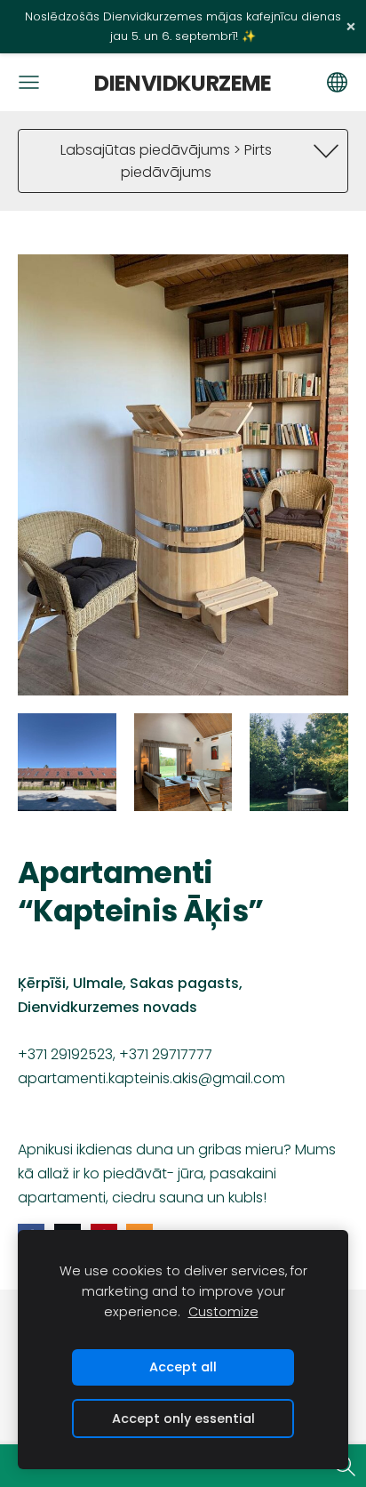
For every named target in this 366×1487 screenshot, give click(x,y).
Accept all (183, 1367)
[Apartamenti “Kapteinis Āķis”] (67, 762)
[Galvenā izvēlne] (28, 82)
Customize (223, 1312)
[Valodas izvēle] (337, 82)
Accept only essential (183, 1418)
